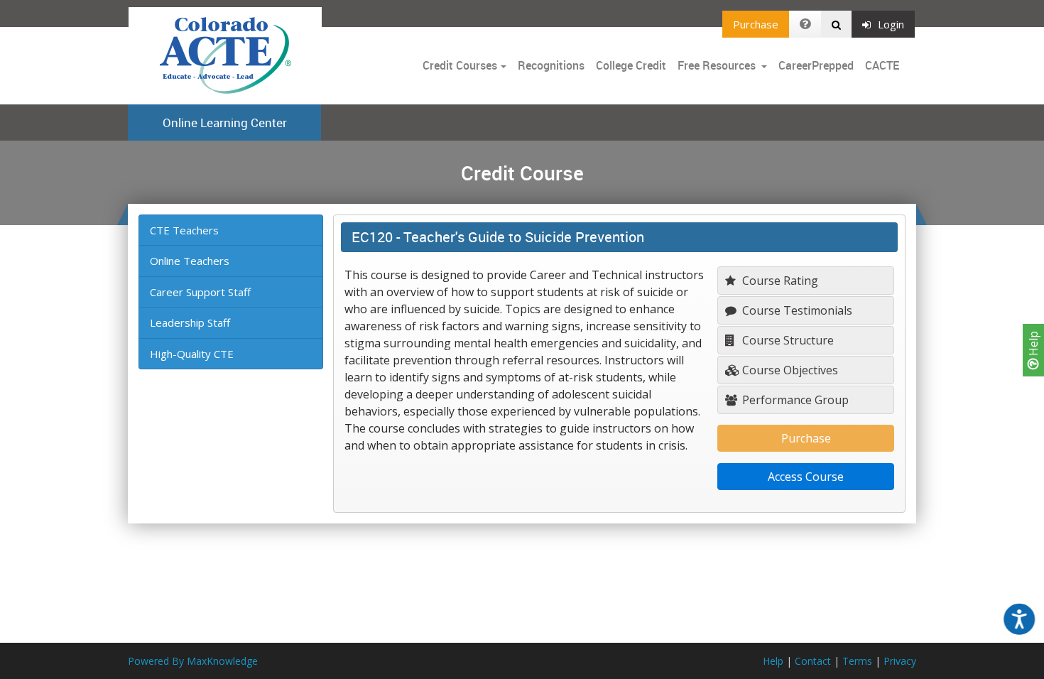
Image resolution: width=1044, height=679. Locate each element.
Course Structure (786, 340)
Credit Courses (460, 65)
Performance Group (794, 400)
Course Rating (778, 280)
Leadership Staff (190, 322)
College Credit (631, 65)
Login (891, 24)
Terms (857, 661)
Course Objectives (788, 370)
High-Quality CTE (192, 354)
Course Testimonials (795, 310)
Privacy (899, 661)
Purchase (755, 24)
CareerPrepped (816, 65)
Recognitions (551, 65)
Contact (813, 661)
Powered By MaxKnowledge (193, 661)
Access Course (806, 476)
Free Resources (717, 65)
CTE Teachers (184, 230)
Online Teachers (189, 261)
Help (1033, 345)
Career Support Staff (200, 292)
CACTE (882, 65)
